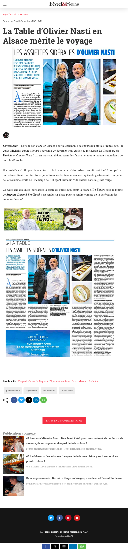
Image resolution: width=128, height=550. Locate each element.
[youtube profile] (77, 518)
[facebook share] (14, 400)
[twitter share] (21, 400)
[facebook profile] (59, 518)
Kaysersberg (31, 390)
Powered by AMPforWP (64, 536)
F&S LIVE (24, 14)
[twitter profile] (51, 518)
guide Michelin (13, 390)
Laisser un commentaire (64, 420)
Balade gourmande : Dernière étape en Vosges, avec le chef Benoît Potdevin (74, 478)
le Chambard (49, 390)
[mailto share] (29, 400)
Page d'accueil (9, 14)
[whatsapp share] (43, 400)
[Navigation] (4, 4)
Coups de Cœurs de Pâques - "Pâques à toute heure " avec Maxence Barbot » (58, 381)
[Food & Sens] (64, 3)
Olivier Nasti (67, 390)
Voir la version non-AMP (75, 531)
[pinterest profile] (68, 518)
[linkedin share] (36, 400)
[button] (46, 546)
